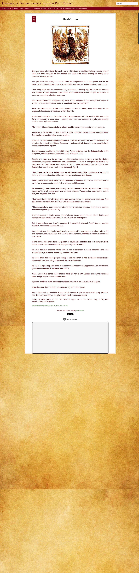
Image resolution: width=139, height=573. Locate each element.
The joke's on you (70, 19)
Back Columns (25, 8)
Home (16, 8)
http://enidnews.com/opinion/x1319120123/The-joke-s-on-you (50, 305)
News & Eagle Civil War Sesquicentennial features (67, 8)
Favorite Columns (39, 8)
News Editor (80, 311)
